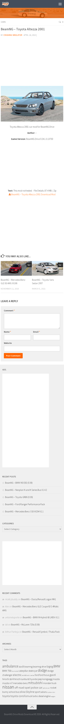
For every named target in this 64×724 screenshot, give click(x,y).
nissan (8, 687)
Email (36, 331)
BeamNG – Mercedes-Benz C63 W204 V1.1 (24, 511)
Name (7, 331)
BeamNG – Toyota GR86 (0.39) (19, 497)
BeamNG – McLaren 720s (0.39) (25, 624)
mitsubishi (35, 683)
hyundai (34, 679)
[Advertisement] (32, 62)
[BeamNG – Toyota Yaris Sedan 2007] (47, 268)
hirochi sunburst (21, 679)
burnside (15, 671)
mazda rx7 (7, 683)
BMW (56, 666)
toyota (6, 696)
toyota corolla (18, 696)
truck (29, 696)
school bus (14, 691)
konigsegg (47, 679)
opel (27, 687)
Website (8, 343)
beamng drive (39, 666)
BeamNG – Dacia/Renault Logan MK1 (38, 599)
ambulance (10, 666)
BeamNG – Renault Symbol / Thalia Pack (41, 631)
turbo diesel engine (41, 696)
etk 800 (24, 675)
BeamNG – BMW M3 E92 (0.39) (18, 482)
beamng (28, 666)
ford (37, 675)
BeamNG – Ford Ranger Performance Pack (25, 504)
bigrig (50, 666)
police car (36, 687)
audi (21, 666)
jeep (40, 679)
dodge (42, 670)
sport (37, 691)
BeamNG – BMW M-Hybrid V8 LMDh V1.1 (41, 617)
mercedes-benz (20, 683)
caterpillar (23, 670)
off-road (19, 687)
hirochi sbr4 (8, 679)
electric (17, 675)
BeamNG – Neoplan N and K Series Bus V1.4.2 (26, 489)
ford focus (44, 675)
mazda (56, 679)
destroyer (32, 670)
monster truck (49, 683)
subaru (43, 691)
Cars (3, 21)
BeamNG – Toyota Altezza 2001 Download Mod (33, 194)
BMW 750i (6, 670)
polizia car (46, 688)
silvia (22, 692)
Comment (9, 310)
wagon (53, 696)
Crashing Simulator (12, 35)
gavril (53, 675)
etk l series (30, 675)
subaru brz (51, 692)
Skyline (30, 692)
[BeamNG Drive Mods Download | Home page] (6, 4)
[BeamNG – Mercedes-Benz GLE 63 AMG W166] (16, 268)
